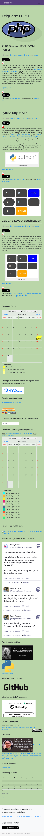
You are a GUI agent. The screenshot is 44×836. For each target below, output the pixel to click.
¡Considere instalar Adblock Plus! (11, 402)
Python (22, 180)
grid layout (19, 296)
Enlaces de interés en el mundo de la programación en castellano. (21, 816)
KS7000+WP (8, 3)
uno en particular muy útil (20, 135)
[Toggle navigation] (38, 2)
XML (19, 98)
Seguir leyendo (7, 88)
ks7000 (35, 55)
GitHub (12, 180)
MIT (38, 98)
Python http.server (14, 113)
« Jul (3, 797)
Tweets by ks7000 (7, 767)
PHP (16, 98)
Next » (38, 314)
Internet (19, 294)
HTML (12, 98)
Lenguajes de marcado (30, 294)
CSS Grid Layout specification (21, 220)
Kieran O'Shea (30, 375)
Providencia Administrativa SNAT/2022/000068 (19, 433)
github (39, 180)
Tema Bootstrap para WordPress (22, 834)
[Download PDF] (3, 63)
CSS (11, 294)
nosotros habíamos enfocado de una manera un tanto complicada (22, 136)
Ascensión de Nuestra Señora (39, 338)
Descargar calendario (8, 435)
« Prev (6, 314)
